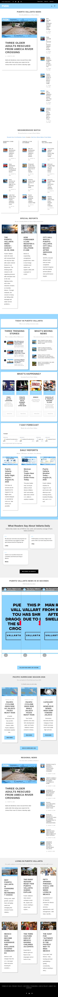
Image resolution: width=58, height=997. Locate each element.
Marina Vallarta (40, 137)
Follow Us (46, 1)
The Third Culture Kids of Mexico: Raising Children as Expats (28, 940)
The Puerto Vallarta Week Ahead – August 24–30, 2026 (9, 243)
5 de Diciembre (18, 137)
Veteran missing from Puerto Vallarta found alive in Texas (48, 114)
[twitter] (15, 1)
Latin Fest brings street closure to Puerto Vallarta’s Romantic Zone (12, 199)
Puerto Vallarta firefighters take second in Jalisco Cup (48, 62)
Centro (23, 137)
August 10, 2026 (51, 837)
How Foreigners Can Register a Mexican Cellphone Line (29, 243)
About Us (52, 986)
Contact (29, 987)
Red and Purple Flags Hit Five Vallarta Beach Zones (51, 168)
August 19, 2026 (51, 773)
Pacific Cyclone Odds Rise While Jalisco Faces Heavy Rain (29, 708)
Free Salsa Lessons (8, 398)
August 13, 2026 (51, 825)
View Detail (9, 413)
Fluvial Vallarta (47, 137)
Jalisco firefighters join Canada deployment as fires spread (51, 832)
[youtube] (18, 1)
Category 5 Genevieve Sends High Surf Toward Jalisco (48, 708)
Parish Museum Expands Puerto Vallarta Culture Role (31, 198)
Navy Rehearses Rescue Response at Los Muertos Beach (12, 168)
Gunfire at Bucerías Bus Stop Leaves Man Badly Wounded (50, 793)
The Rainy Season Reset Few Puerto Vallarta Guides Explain (29, 885)
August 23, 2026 (11, 56)
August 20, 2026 (9, 699)
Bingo (35, 397)
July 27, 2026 (48, 699)
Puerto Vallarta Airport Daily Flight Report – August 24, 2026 (9, 475)
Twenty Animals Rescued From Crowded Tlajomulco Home (51, 780)
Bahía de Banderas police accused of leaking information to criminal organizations (51, 818)
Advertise (51, 1)
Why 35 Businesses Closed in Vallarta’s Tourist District (12, 152)
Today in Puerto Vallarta (29, 321)
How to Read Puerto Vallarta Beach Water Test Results (45, 349)
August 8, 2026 (51, 851)
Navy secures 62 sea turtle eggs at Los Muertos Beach (12, 183)
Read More (10, 737)
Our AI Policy (43, 986)
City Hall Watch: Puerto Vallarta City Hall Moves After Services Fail (47, 245)
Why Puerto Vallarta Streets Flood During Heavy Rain (45, 342)
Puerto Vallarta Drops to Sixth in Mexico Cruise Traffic (48, 79)
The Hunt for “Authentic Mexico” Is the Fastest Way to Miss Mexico (48, 942)
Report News (40, 1)
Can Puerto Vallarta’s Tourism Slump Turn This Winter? (48, 96)
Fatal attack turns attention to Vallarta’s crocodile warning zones (46, 356)
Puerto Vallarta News (29, 12)
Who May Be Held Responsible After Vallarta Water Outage (48, 24)
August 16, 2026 (29, 699)
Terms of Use (6, 986)
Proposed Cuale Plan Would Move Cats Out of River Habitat (31, 168)
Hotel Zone (33, 137)
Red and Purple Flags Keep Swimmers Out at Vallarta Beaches (51, 184)
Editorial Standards (31, 986)
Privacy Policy (17, 986)
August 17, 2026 (51, 785)
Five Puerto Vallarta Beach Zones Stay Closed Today (51, 152)
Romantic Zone (10, 137)
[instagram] (21, 1)
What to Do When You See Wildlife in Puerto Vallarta (46, 364)
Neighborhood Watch (29, 130)
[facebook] (26, 993)
